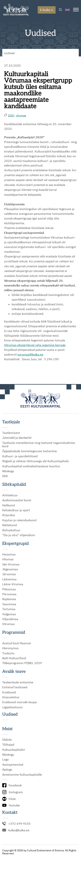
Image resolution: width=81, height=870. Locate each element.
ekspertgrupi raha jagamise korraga (41, 345)
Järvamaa (9, 574)
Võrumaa (10, 345)
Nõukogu (8, 471)
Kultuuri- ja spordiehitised (19, 456)
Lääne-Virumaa (12, 584)
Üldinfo (7, 739)
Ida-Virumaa (10, 564)
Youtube (14, 805)
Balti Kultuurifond (14, 658)
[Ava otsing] (60, 10)
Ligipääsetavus (12, 707)
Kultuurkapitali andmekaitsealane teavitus (31, 466)
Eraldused (9, 692)
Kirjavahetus (10, 697)
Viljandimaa (10, 619)
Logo (5, 759)
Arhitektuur (10, 495)
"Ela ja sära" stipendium (18, 535)
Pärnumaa (9, 594)
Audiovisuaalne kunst (16, 500)
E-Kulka (45, 10)
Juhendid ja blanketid (16, 437)
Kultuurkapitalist (13, 749)
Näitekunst (9, 525)
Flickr (12, 799)
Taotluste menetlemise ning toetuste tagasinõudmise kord (38, 444)
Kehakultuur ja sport (16, 510)
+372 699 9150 (19, 823)
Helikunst (8, 505)
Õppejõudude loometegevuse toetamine (29, 451)
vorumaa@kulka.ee (30, 354)
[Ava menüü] (76, 10)
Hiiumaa (8, 559)
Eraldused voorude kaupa (19, 702)
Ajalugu (7, 769)
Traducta (8, 653)
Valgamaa (9, 614)
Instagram (16, 792)
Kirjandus (8, 515)
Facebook (15, 785)
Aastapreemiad (12, 764)
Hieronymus (10, 648)
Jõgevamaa (10, 569)
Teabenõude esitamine (17, 682)
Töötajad (8, 744)
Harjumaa (9, 554)
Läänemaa (9, 579)
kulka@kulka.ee (18, 830)
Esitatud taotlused (14, 687)
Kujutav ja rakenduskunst (19, 520)
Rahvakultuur (11, 530)
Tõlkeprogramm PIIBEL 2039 (22, 663)
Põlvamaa (9, 589)
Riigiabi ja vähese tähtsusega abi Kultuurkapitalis (35, 461)
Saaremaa (9, 604)
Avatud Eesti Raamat (16, 643)
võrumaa (21, 115)
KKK (5, 476)
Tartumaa (8, 609)
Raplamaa (9, 599)
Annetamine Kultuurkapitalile (22, 774)
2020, (11, 115)
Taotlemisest (11, 432)
